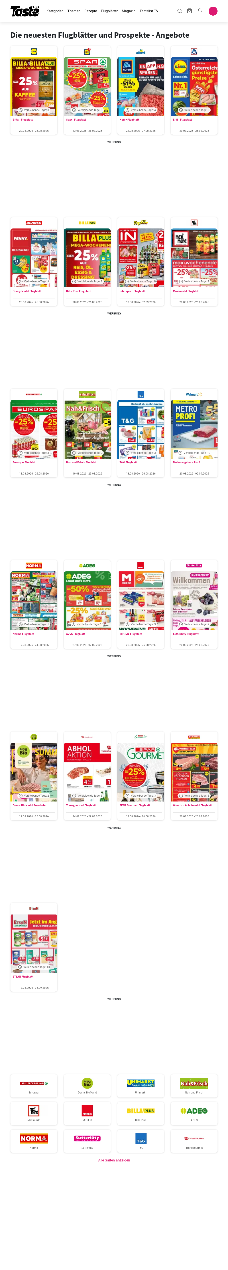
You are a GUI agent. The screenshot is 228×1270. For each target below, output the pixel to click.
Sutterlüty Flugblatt (186, 634)
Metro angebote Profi (186, 462)
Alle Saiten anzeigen (114, 1160)
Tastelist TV (149, 11)
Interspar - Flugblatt (132, 291)
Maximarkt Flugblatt (186, 291)
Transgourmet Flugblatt (81, 805)
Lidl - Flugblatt (182, 119)
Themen (73, 11)
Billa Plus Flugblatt (78, 291)
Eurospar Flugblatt (25, 462)
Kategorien (55, 11)
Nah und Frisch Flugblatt (82, 462)
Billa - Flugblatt (23, 119)
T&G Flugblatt (128, 462)
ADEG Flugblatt (75, 634)
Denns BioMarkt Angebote (29, 805)
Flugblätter (109, 11)
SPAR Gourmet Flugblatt (135, 805)
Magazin (129, 11)
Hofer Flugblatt (129, 119)
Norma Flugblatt (23, 634)
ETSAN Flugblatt (23, 976)
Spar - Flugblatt (76, 119)
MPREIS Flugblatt (131, 634)
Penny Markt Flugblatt (27, 291)
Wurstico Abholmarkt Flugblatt (192, 805)
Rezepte (90, 11)
